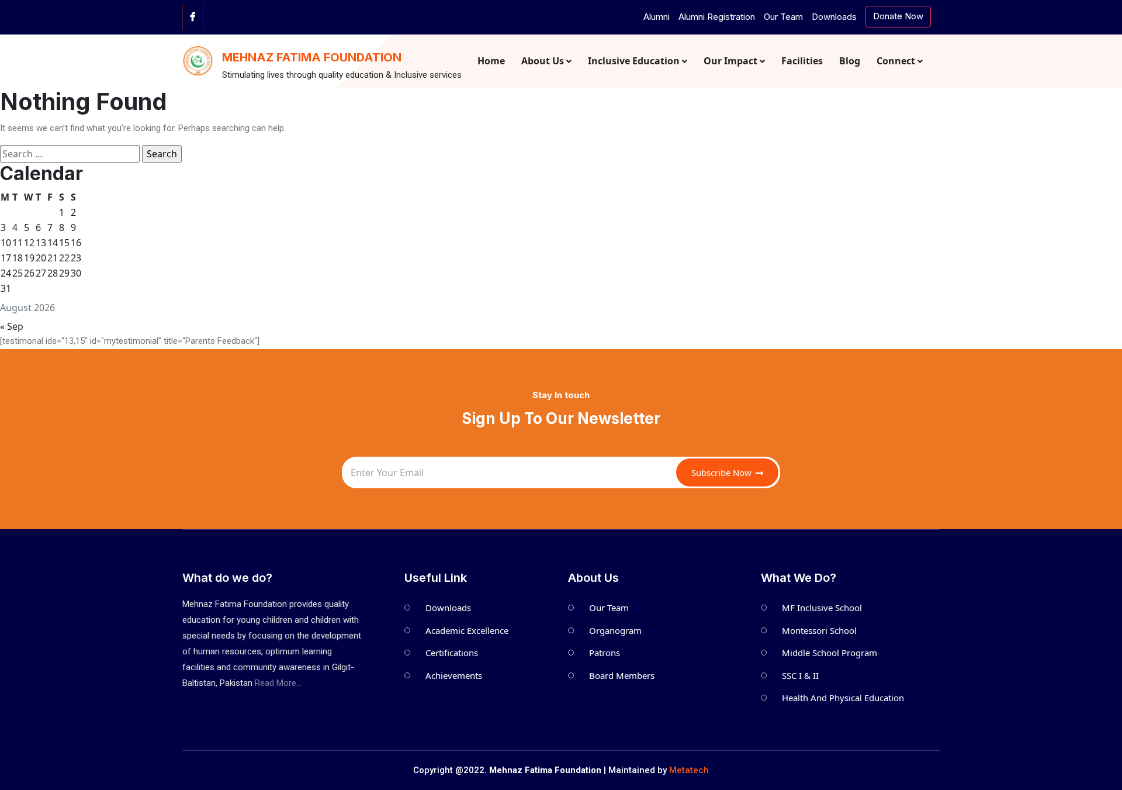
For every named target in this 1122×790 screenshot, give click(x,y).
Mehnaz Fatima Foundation (311, 57)
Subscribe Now (722, 472)
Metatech (689, 770)
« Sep (11, 326)
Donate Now (898, 16)
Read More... (278, 683)
